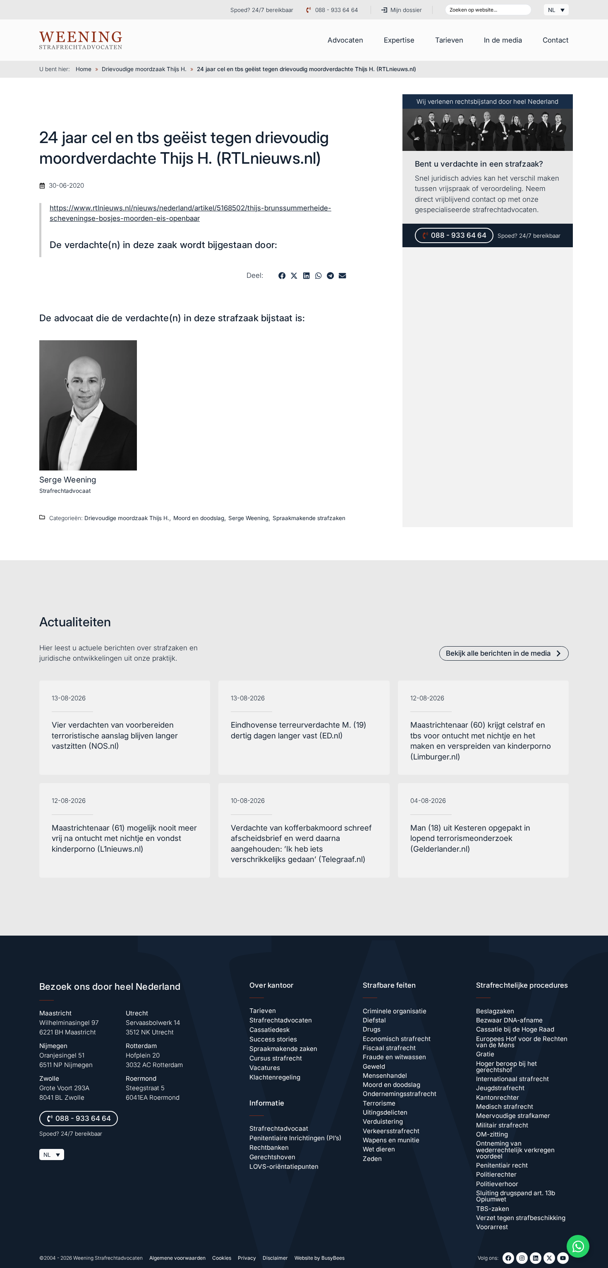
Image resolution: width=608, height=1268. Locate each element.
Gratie (485, 1054)
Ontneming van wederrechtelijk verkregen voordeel (515, 1149)
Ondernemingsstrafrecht (399, 1094)
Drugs (372, 1029)
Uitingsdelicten (385, 1112)
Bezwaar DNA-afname (509, 1020)
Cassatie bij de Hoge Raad (515, 1029)
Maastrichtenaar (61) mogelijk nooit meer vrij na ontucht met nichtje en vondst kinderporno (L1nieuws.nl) (124, 838)
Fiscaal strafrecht (389, 1048)
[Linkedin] (535, 1258)
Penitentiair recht (502, 1165)
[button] (282, 276)
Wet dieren (379, 1149)
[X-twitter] (549, 1258)
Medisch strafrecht (504, 1106)
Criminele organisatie (394, 1011)
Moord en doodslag (198, 518)
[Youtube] (563, 1258)
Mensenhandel (385, 1075)
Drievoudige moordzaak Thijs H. (144, 69)
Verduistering (383, 1121)
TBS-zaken (492, 1209)
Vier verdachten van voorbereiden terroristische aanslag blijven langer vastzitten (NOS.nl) (115, 735)
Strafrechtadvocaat (65, 490)
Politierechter (496, 1174)
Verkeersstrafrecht (391, 1131)
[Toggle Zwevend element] (578, 1246)
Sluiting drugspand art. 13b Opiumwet (515, 1196)
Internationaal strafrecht (512, 1079)
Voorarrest (492, 1227)
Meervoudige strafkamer (513, 1116)
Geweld (374, 1066)
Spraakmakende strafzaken (309, 518)
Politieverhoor (497, 1184)
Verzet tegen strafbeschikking (520, 1218)
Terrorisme (379, 1103)
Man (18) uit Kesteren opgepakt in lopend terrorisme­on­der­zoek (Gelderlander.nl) (470, 838)
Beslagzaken (495, 1011)
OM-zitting (492, 1134)
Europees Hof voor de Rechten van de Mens (521, 1042)
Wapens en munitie (391, 1140)
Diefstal (374, 1020)
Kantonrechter (497, 1097)
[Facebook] (508, 1258)
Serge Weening (68, 480)
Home (83, 69)
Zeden (372, 1159)
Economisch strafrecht (397, 1039)
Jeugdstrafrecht (500, 1088)
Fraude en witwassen (394, 1057)
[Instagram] (522, 1258)
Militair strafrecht (502, 1125)
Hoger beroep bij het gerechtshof (506, 1067)
